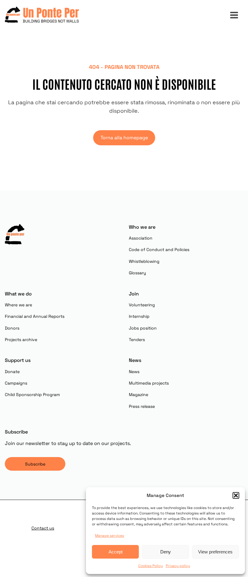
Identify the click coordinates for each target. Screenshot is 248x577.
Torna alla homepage (124, 137)
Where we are (18, 305)
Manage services (109, 535)
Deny (165, 551)
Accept (115, 551)
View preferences (215, 551)
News (134, 371)
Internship (139, 316)
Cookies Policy (150, 565)
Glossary (137, 273)
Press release (142, 406)
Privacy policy (178, 565)
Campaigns (16, 383)
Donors (12, 328)
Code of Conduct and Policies (159, 249)
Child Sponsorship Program (32, 394)
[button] (236, 495)
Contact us (42, 528)
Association (140, 238)
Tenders (137, 339)
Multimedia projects (149, 383)
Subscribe (35, 464)
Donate (12, 371)
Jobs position (143, 328)
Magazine (138, 394)
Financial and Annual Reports (34, 316)
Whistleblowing (144, 261)
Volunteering (142, 305)
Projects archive (21, 339)
